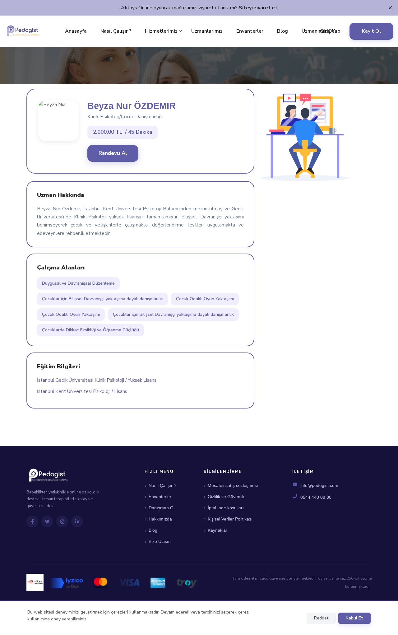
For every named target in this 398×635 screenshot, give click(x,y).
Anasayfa (76, 31)
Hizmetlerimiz (161, 31)
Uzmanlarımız (207, 31)
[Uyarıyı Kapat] (390, 8)
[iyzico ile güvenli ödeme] (123, 582)
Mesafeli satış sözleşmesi (233, 485)
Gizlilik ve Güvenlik (226, 496)
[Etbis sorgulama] (35, 582)
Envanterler (249, 31)
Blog (282, 31)
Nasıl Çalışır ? (115, 31)
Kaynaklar (217, 530)
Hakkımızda (160, 518)
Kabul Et (354, 618)
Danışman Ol (161, 507)
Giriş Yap (330, 31)
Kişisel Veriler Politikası (230, 518)
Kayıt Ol (371, 31)
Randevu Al (113, 153)
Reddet (321, 618)
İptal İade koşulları (226, 507)
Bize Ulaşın (160, 541)
